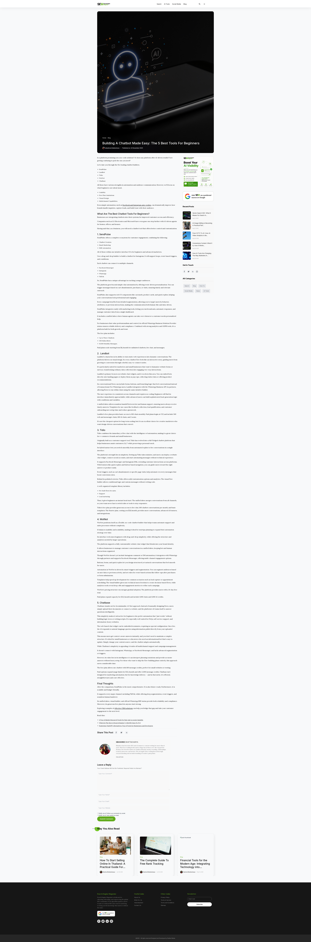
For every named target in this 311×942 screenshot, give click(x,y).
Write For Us (138, 900)
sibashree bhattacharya (112, 148)
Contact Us (137, 905)
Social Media (176, 4)
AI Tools (167, 4)
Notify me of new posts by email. (109, 815)
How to (202, 286)
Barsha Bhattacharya (109, 872)
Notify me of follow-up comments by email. (112, 813)
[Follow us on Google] (198, 196)
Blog (185, 4)
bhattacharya (127, 742)
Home (104, 138)
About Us (137, 897)
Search (159, 4)
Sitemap (163, 905)
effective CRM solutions (124, 708)
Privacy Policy (165, 897)
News (198, 291)
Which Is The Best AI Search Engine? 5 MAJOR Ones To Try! (120, 723)
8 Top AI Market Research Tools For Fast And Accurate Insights (121, 720)
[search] (199, 4)
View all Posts (119, 757)
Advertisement (138, 902)
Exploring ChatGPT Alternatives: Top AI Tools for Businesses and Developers (126, 726)
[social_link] (116, 732)
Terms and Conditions (167, 902)
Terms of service (166, 900)
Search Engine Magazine (106, 894)
